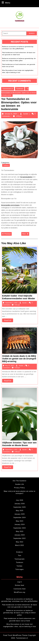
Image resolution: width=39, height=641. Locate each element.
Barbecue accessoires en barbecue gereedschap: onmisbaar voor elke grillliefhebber (18, 47)
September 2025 (19, 507)
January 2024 (19, 524)
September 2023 (19, 528)
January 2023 (19, 535)
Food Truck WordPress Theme (15, 635)
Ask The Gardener (19, 481)
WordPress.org (19, 592)
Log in (19, 582)
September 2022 (19, 538)
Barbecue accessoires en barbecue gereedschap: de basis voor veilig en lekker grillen (19, 59)
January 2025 (19, 514)
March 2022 (19, 545)
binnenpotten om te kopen (10, 205)
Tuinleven (19, 89)
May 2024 (19, 521)
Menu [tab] (7, 3)
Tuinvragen (19, 569)
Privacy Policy (19, 488)
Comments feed (19, 589)
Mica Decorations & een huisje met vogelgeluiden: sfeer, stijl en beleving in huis (18, 71)
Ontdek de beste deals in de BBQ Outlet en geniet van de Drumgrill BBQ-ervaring (19, 359)
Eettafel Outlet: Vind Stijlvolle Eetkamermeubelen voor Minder (18, 297)
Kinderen (19, 552)
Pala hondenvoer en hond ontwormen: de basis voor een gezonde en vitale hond (18, 53)
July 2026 (19, 500)
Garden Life (19, 484)
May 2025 (19, 510)
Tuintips (19, 566)
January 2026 (19, 503)
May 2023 (19, 531)
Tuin (19, 555)
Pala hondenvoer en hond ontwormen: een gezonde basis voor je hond (18, 65)
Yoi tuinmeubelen (26, 177)
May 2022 (19, 542)
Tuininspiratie (19, 559)
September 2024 (19, 517)
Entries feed (19, 585)
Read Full (8, 320)
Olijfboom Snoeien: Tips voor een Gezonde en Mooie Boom (19, 444)
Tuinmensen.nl (7, 89)
